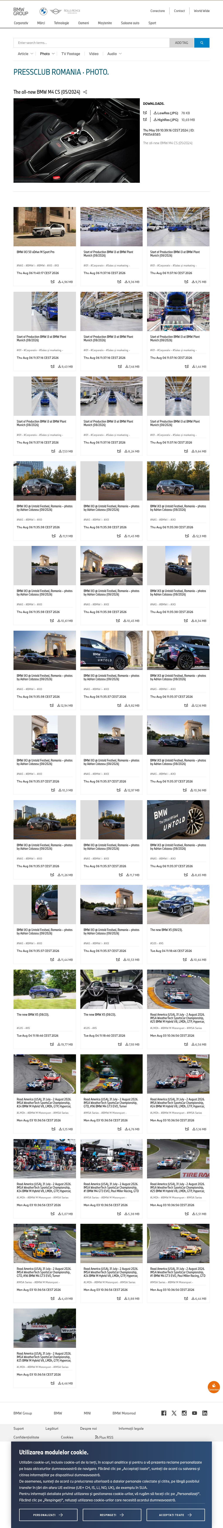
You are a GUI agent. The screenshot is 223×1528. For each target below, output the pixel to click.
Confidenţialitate (26, 1437)
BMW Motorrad (124, 1413)
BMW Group (23, 1413)
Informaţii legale (131, 1428)
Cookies (67, 1437)
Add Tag (181, 43)
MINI (87, 1413)
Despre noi (88, 1428)
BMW (58, 1413)
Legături (52, 1428)
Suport (19, 1428)
